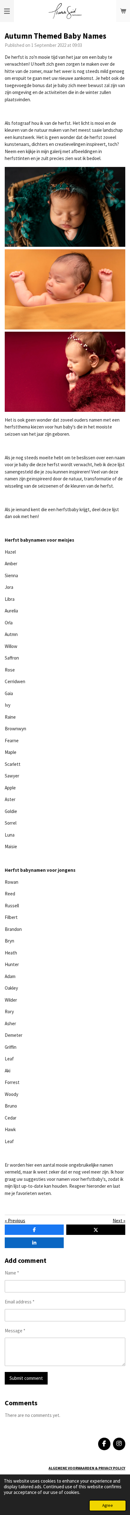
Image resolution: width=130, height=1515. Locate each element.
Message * (15, 1331)
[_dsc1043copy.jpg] (65, 371)
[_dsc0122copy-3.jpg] (65, 207)
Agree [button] (107, 1505)
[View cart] (123, 11)
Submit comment (26, 1378)
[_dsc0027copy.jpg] (65, 289)
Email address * (19, 1302)
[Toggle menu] (7, 11)
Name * (12, 1273)
